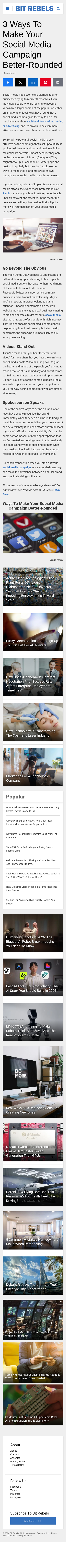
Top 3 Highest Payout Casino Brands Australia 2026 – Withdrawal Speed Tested (32, 1376)
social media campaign (17, 467)
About (13, 1450)
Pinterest (15, 1493)
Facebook (15, 1486)
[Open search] (60, 7)
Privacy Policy (17, 1461)
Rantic (6, 193)
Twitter (14, 1490)
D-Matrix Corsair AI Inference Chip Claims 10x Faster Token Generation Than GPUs (31, 1151)
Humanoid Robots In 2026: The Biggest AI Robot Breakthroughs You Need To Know (30, 941)
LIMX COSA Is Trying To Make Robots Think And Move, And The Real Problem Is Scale (31, 1030)
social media (53, 315)
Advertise (15, 1458)
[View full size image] (33, 235)
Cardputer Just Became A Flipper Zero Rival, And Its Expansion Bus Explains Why (31, 1419)
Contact (14, 1454)
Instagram (15, 1497)
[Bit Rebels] (32, 11)
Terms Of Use (17, 1465)
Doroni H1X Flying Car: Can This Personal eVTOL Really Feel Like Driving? (30, 1196)
